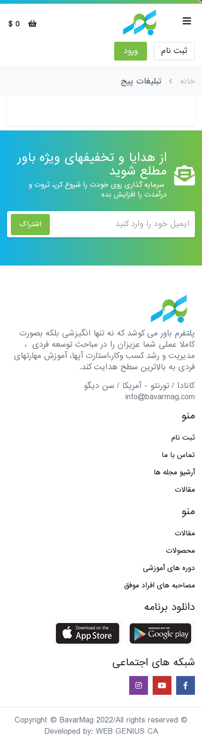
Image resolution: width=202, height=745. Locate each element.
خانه (187, 81)
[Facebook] (184, 686)
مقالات (185, 489)
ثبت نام (174, 51)
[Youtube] (161, 686)
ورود (131, 51)
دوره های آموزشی (169, 568)
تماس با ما (178, 455)
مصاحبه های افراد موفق (159, 585)
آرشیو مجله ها (174, 472)
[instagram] (137, 686)
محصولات (180, 550)
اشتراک (30, 224)
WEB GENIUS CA (127, 731)
